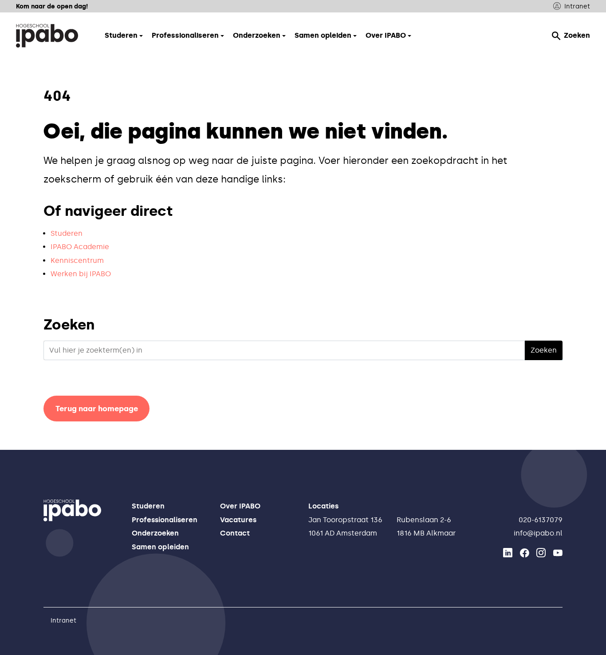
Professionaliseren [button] (185, 35)
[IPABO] (47, 35)
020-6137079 (541, 520)
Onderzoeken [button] (256, 35)
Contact (235, 533)
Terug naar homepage (96, 408)
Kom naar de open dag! (52, 6)
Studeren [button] (121, 35)
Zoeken (577, 35)
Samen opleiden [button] (323, 35)
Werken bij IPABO (81, 274)
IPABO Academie (80, 246)
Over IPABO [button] (386, 35)
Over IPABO (240, 506)
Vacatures (238, 520)
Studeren (67, 233)
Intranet (577, 6)
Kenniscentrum (77, 260)
